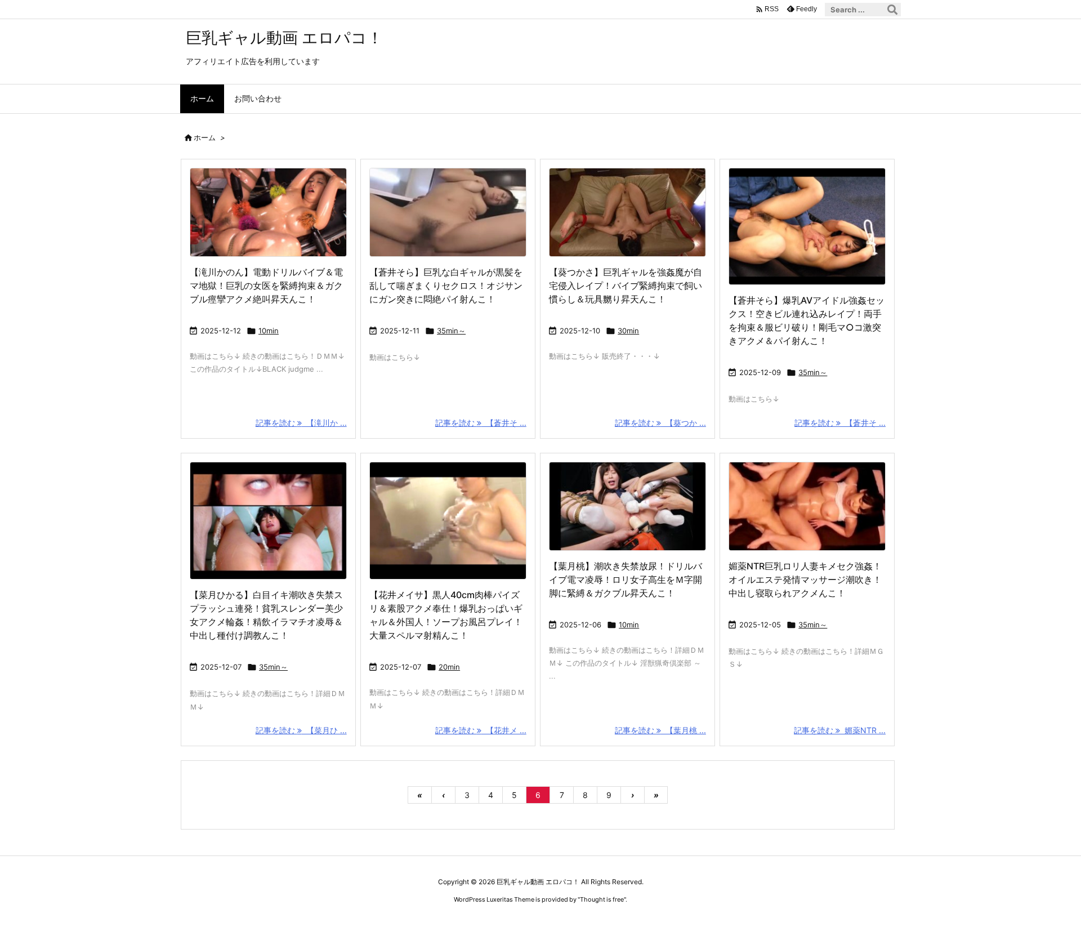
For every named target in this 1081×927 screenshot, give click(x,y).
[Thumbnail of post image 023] (807, 506)
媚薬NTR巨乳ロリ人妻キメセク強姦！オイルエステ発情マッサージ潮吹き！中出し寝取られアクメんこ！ (805, 579)
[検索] (892, 9)
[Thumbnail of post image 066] (268, 212)
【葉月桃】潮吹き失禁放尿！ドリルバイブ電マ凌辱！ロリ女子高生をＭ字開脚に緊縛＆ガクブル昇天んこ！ (625, 579)
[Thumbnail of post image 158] (447, 521)
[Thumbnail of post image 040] (627, 212)
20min (449, 666)
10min (268, 330)
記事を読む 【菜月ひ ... (301, 730)
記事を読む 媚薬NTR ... (840, 730)
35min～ (451, 330)
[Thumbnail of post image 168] (268, 521)
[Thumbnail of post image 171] (447, 212)
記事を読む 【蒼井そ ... (480, 422)
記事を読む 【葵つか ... (660, 422)
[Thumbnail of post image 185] (807, 227)
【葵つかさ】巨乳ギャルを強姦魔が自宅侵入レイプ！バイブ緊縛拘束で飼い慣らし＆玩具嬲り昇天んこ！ (625, 285)
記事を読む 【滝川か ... (301, 422)
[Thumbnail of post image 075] (627, 506)
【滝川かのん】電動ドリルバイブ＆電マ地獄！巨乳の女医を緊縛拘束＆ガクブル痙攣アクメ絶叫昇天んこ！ (266, 285)
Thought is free (602, 899)
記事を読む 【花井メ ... (480, 730)
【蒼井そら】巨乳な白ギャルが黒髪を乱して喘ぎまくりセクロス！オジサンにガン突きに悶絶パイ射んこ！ (445, 285)
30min (628, 330)
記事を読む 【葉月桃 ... (660, 730)
